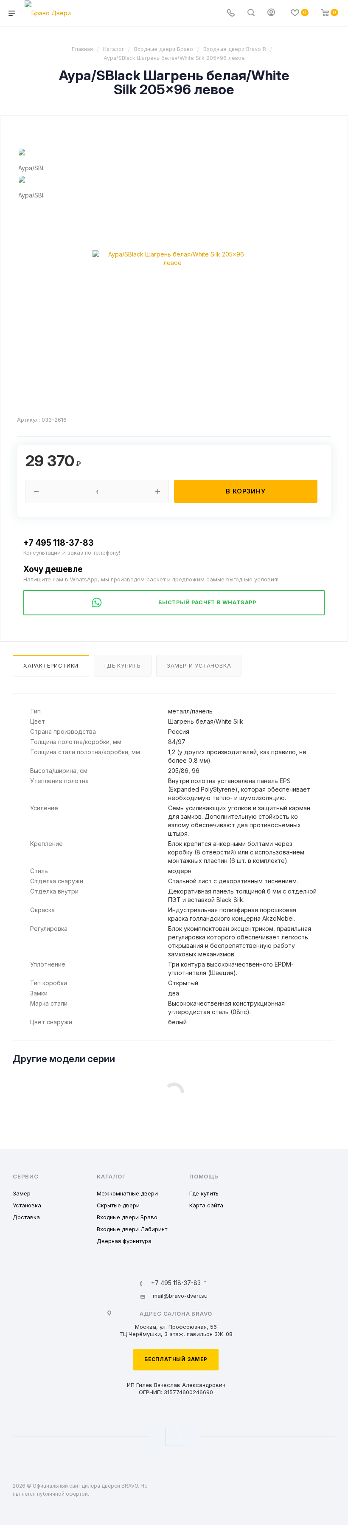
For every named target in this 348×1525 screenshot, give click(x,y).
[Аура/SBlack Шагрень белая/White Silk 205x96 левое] (173, 258)
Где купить (122, 665)
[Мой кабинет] (271, 13)
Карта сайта (206, 1205)
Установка (27, 1205)
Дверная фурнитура (124, 1240)
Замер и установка (199, 665)
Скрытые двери (118, 1205)
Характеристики (51, 665)
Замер (22, 1193)
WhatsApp (174, 1437)
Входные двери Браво (127, 1217)
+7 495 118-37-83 (58, 543)
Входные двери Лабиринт (132, 1229)
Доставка (26, 1217)
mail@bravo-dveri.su (180, 1295)
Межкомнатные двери (127, 1193)
